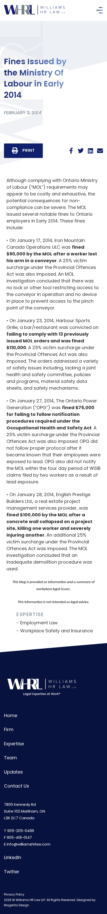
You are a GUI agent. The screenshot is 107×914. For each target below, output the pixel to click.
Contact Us (16, 786)
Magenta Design (16, 905)
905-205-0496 (20, 830)
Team (10, 758)
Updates (13, 772)
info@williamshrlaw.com (29, 844)
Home (10, 715)
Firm (8, 729)
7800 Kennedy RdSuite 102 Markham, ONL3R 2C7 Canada (24, 811)
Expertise (14, 744)
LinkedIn (12, 857)
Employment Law (39, 623)
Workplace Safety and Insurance (56, 631)
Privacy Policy (14, 894)
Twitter (11, 872)
